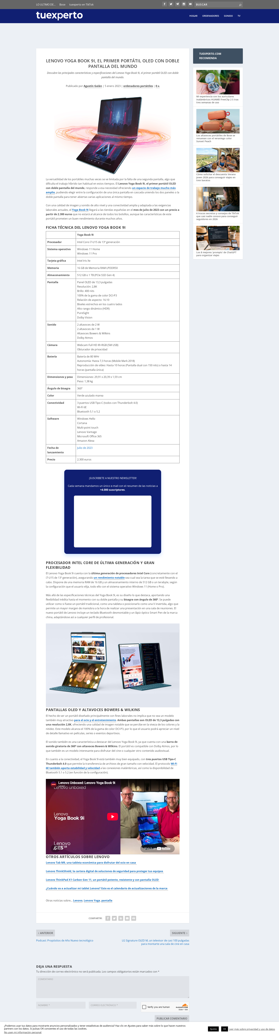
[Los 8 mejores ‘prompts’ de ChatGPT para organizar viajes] (218, 238)
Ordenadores (210, 16)
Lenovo (78, 900)
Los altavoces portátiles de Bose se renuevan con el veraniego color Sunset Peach (215, 138)
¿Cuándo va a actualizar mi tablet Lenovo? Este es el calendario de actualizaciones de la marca (107, 888)
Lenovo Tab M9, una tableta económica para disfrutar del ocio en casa (91, 862)
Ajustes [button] (213, 1028)
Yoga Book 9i (80, 210)
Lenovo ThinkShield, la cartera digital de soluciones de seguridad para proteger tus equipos (105, 871)
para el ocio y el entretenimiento (95, 720)
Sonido (228, 16)
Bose (62, 4)
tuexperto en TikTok (81, 4)
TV (239, 16)
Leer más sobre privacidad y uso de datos (252, 1029)
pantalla (106, 900)
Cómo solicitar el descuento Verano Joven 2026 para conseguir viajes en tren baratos (216, 177)
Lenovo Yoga (92, 900)
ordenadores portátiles (138, 86)
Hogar (193, 16)
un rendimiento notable (109, 577)
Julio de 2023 (85, 448)
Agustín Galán (93, 86)
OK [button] (224, 1028)
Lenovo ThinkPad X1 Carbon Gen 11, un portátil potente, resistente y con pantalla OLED (102, 880)
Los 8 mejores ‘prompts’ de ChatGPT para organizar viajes (216, 254)
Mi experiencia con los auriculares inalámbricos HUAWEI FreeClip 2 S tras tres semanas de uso (217, 99)
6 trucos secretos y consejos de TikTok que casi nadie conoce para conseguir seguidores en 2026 (217, 216)
